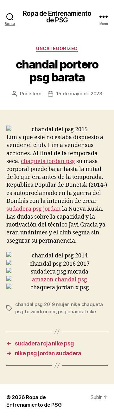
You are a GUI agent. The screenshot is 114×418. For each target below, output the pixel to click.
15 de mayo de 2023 (79, 94)
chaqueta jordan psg (48, 161)
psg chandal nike (77, 312)
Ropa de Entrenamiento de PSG (57, 16)
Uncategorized (57, 48)
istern (34, 94)
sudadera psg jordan (33, 209)
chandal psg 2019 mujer (41, 304)
